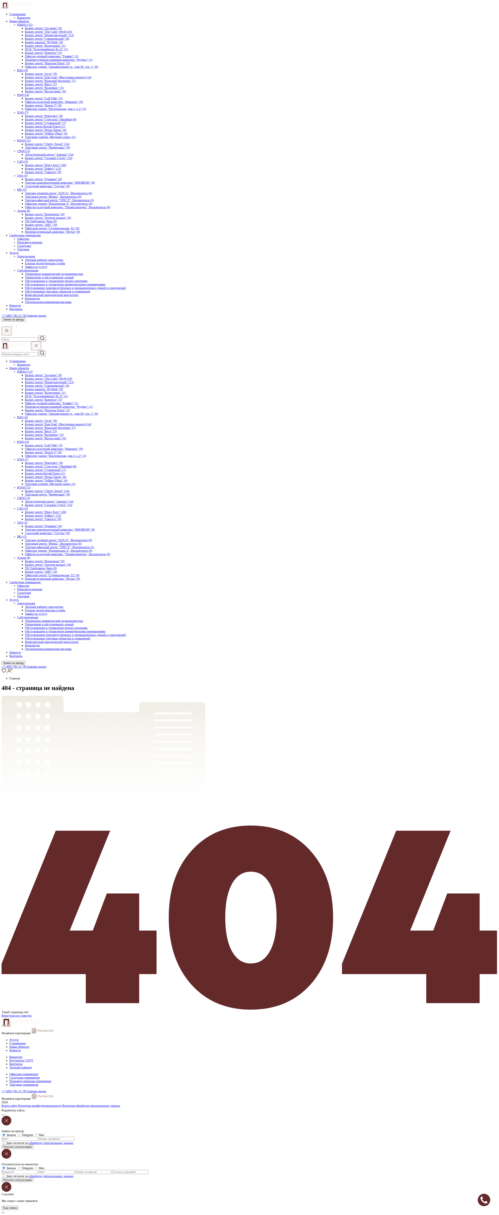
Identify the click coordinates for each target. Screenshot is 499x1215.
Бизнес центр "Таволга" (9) (43, 172)
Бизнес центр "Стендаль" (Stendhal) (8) (50, 119)
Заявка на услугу (36, 267)
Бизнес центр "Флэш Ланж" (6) (45, 130)
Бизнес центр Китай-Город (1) (45, 126)
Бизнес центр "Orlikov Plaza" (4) (46, 133)
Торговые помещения (23, 1084)
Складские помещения (24, 1077)
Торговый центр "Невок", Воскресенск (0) (53, 196)
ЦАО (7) (22, 112)
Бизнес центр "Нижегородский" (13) (49, 35)
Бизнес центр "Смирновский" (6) (47, 38)
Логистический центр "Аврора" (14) (49, 154)
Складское (24, 245)
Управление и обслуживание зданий (49, 277)
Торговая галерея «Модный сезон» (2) (50, 137)
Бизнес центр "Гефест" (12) (43, 168)
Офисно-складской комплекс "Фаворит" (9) (54, 102)
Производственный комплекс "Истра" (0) (52, 231)
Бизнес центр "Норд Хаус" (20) (45, 165)
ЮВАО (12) (25, 24)
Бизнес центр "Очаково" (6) (43, 179)
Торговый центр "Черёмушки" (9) (47, 147)
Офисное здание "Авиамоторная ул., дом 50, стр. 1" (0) (61, 66)
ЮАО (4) (23, 95)
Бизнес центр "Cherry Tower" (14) (47, 144)
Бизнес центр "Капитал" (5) (43, 52)
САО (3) (22, 161)
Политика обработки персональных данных (91, 1105)
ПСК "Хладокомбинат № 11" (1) (46, 49)
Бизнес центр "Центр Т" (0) (43, 105)
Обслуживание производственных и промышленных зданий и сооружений (75, 288)
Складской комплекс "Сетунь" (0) (47, 186)
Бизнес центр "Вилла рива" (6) (45, 91)
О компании (17, 14)
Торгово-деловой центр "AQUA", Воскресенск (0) (58, 193)
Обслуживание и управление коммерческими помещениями (65, 284)
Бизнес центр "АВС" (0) (41, 224)
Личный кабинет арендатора (44, 260)
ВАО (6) (22, 70)
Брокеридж (32, 298)
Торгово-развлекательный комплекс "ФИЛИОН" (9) (60, 182)
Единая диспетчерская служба (45, 263)
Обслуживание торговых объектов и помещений (57, 291)
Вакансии (23, 17)
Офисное (23, 238)
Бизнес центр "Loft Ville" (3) (43, 98)
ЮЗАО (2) (24, 140)
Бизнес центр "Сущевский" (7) (45, 123)
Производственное (29, 242)
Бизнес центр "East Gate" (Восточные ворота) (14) (58, 77)
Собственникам (27, 270)
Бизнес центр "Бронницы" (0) (45, 214)
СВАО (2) (23, 151)
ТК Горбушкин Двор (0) (41, 221)
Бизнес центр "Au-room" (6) (43, 28)
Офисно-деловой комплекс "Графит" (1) (51, 56)
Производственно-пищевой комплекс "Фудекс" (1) (59, 59)
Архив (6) (23, 210)
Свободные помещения (25, 235)
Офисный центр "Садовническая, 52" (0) (52, 228)
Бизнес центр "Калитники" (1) (45, 45)
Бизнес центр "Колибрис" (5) (44, 88)
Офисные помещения (23, 1074)
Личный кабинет (20, 1067)
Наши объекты (19, 21)
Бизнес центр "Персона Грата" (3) (47, 63)
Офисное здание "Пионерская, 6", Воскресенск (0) (58, 203)
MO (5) (22, 189)
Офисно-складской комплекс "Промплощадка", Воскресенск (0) (67, 207)
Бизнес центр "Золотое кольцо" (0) (48, 217)
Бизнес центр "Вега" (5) (41, 84)
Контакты (15, 309)
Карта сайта (9, 1105)
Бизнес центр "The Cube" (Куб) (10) (48, 31)
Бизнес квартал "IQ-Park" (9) (44, 42)
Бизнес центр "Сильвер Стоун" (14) (48, 158)
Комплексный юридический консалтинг (52, 295)
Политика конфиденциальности (39, 1105)
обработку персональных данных (51, 1143)
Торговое (23, 249)
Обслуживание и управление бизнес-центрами (56, 281)
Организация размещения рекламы (48, 302)
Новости (15, 305)
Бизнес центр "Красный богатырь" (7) (50, 80)
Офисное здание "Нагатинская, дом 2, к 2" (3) (55, 109)
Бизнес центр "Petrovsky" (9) (44, 116)
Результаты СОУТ (21, 1060)
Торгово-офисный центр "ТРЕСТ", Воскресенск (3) (59, 200)
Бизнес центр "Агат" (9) (41, 73)
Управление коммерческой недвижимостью (54, 274)
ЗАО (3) (22, 175)
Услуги (14, 253)
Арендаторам (26, 256)
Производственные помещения (30, 1081)
